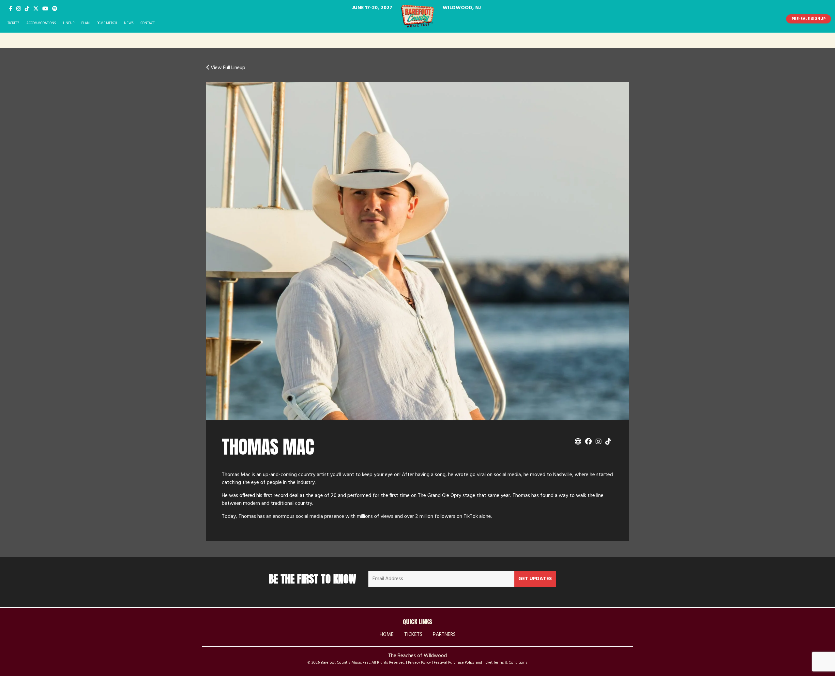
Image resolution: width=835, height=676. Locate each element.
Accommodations (41, 23)
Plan (85, 23)
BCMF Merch (107, 23)
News (129, 23)
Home (387, 634)
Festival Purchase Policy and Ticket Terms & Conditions (480, 662)
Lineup (68, 23)
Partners (444, 634)
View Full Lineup (227, 68)
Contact (148, 23)
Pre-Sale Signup (809, 19)
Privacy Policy (419, 662)
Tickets (14, 23)
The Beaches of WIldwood (417, 656)
